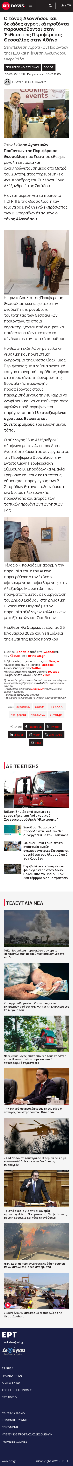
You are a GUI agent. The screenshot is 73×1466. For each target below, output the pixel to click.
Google (54, 661)
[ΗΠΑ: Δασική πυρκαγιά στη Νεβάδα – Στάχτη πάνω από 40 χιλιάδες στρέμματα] (36, 1241)
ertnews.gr (37, 689)
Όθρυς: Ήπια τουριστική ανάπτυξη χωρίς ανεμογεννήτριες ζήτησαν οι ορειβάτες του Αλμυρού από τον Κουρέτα (46, 851)
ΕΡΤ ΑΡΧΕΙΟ (9, 1397)
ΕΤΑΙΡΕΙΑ (7, 1368)
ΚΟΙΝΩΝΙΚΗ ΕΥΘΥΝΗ (14, 1420)
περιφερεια (18, 715)
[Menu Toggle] (30, 5)
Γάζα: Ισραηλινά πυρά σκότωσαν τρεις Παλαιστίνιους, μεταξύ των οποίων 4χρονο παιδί (34, 954)
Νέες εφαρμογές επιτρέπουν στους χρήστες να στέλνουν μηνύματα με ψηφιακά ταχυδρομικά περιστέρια (35, 1059)
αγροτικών (23, 707)
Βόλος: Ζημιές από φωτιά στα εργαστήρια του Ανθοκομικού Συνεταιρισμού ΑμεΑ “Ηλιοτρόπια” (31, 816)
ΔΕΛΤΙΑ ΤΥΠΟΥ (11, 1383)
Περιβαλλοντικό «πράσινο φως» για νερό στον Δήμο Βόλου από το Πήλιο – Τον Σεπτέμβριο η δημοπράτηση (45, 872)
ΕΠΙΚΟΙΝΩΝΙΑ (10, 1427)
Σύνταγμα (56, 715)
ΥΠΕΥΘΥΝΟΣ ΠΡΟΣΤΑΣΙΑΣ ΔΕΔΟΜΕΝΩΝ (27, 1434)
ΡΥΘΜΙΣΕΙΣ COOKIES (14, 1441)
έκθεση (40, 707)
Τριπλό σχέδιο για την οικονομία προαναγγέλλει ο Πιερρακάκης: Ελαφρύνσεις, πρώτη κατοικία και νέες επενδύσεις (35, 1214)
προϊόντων (38, 715)
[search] (50, 6)
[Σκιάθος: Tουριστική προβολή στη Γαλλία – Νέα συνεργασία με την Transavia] (12, 830)
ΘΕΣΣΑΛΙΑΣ (56, 707)
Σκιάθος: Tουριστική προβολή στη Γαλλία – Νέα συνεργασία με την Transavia (45, 831)
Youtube (53, 671)
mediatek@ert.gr (13, 1342)
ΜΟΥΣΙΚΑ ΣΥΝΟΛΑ (13, 1413)
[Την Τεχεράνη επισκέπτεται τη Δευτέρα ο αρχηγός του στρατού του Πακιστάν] (36, 1086)
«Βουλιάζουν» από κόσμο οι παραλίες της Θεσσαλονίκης (33, 1314)
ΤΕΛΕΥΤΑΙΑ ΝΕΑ (24, 903)
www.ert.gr (9, 1461)
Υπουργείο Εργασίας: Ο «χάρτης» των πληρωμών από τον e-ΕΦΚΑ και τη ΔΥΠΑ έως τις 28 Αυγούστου (36, 1006)
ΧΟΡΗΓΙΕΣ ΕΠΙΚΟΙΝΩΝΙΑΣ (17, 1390)
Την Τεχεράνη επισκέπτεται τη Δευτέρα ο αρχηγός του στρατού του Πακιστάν (33, 1110)
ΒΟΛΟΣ (49, 67)
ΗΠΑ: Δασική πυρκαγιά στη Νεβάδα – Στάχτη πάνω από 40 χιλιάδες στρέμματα (34, 1265)
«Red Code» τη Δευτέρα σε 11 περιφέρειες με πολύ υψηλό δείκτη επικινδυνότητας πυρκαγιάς (35, 1161)
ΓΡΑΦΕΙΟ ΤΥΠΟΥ (12, 1375)
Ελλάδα (48, 652)
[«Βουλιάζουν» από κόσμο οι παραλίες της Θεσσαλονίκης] (36, 1291)
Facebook (47, 665)
